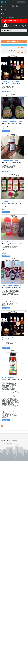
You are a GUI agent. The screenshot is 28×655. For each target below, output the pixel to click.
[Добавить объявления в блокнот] (19, 47)
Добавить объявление (13, 21)
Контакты (14, 440)
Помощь (8, 440)
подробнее (4, 88)
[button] (12, 118)
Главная (3, 440)
